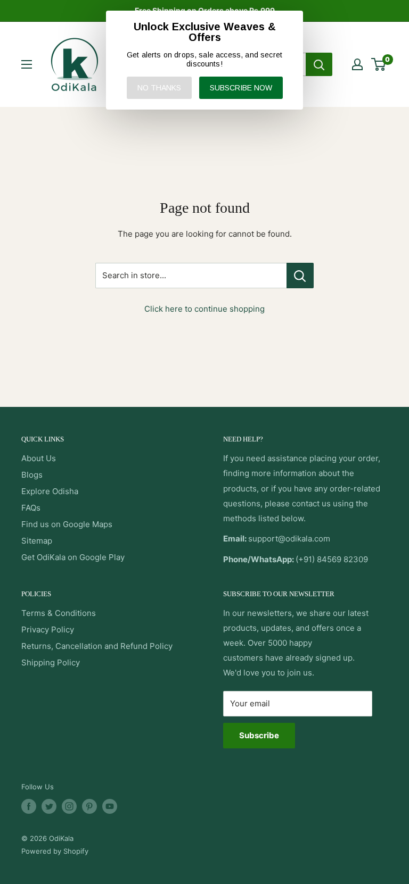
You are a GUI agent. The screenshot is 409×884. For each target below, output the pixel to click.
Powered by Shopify (54, 851)
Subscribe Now (241, 88)
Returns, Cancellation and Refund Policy (97, 646)
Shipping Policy (50, 662)
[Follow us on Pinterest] (89, 806)
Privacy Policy (47, 629)
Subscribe (259, 735)
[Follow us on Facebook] (28, 806)
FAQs (30, 508)
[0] (379, 64)
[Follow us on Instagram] (69, 806)
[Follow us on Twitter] (49, 806)
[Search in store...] (300, 275)
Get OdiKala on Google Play (73, 557)
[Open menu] (26, 64)
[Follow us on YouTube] (109, 806)
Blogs (32, 475)
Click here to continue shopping (204, 309)
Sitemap (36, 541)
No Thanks (159, 88)
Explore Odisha (49, 491)
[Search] (319, 64)
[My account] (357, 64)
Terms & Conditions (58, 613)
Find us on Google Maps (66, 524)
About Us (38, 458)
